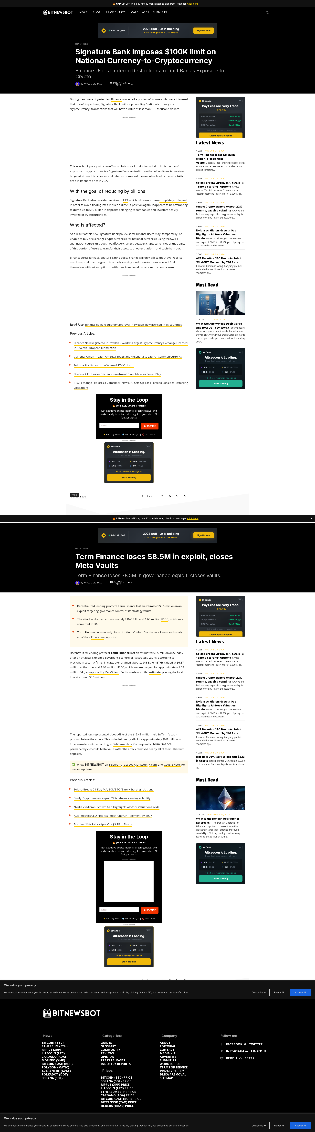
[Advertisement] (129, 139)
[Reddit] (221, 1058)
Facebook (234, 1044)
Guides (200, 320)
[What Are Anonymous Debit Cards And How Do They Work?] (220, 303)
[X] (169, 496)
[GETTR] (240, 1058)
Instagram (235, 1051)
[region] (157, 1122)
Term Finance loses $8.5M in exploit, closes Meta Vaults (215, 158)
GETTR (249, 1058)
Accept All (300, 1125)
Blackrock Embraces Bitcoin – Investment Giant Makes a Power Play (117, 374)
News (85, 43)
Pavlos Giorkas (93, 84)
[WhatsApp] (184, 496)
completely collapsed (173, 200)
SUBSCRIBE (150, 426)
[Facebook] (162, 496)
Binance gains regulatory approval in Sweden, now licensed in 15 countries (133, 324)
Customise (257, 1125)
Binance (116, 99)
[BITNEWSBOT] (58, 12)
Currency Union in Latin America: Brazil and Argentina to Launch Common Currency (128, 356)
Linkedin (258, 1051)
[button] (267, 12)
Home (78, 43)
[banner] (157, 30)
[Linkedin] (246, 1051)
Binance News (78, 497)
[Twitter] (244, 1044)
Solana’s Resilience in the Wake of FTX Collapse (104, 365)
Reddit (231, 1058)
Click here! (193, 3)
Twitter (256, 1044)
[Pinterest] (177, 496)
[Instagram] (221, 1051)
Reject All (279, 1125)
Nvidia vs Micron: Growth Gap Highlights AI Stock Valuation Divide (216, 234)
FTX (125, 200)
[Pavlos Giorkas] (78, 84)
